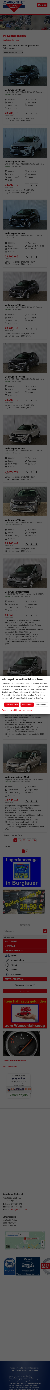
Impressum (27, 710)
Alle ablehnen (27, 705)
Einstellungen (41, 705)
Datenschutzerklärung (11, 710)
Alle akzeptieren (12, 705)
